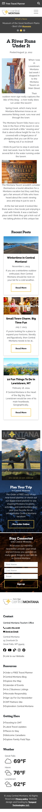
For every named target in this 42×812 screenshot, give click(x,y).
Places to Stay (11, 731)
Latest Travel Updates (15, 727)
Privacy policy (22, 799)
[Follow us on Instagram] (19, 650)
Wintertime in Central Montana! (21, 259)
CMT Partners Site (13, 702)
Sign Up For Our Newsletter (18, 698)
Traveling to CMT (13, 722)
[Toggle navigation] (36, 12)
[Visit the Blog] (14, 650)
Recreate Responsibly (15, 693)
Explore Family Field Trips (17, 739)
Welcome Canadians (14, 735)
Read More (21, 287)
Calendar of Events (14, 685)
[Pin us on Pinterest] (23, 650)
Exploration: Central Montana (18, 706)
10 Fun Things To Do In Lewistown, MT (21, 381)
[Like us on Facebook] (4, 650)
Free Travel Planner (15, 3)
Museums (26, 26)
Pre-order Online (21, 524)
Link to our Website (14, 656)
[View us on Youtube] (9, 650)
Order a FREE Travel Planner (18, 672)
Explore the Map (12, 681)
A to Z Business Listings (16, 689)
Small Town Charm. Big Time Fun (21, 320)
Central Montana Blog (15, 677)
